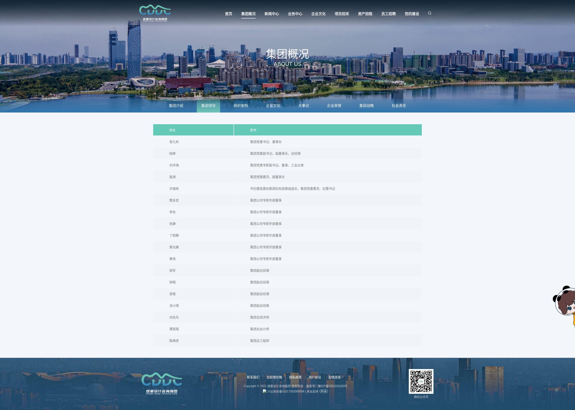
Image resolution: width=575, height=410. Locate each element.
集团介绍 (176, 106)
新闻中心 (272, 14)
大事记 (303, 106)
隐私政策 (295, 377)
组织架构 (241, 106)
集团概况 (248, 14)
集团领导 (208, 106)
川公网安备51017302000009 (286, 391)
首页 (228, 14)
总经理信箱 (274, 377)
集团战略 (366, 106)
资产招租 (365, 14)
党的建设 (412, 14)
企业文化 (318, 14)
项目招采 (342, 14)
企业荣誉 (334, 106)
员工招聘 (388, 14)
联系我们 (253, 377)
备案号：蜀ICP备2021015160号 (326, 386)
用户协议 (315, 377)
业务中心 (295, 14)
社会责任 (399, 106)
